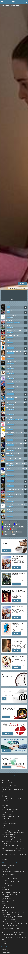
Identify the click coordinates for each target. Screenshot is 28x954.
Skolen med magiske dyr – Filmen (10, 816)
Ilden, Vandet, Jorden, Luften (9, 838)
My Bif (3, 825)
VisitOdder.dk (7, 733)
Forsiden (4, 949)
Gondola (4, 858)
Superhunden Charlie (7, 814)
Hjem (3, 852)
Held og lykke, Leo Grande (8, 836)
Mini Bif (4, 827)
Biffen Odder (14, 2)
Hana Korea (5, 778)
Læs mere (6, 717)
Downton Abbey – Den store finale (10, 831)
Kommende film (6, 952)
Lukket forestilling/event (8, 782)
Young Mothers (6, 780)
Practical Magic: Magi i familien (10, 811)
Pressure (4, 804)
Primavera (4, 820)
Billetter (16, 567)
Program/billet (5, 292)
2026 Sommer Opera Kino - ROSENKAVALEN (13, 849)
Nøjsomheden (5, 784)
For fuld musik (5, 859)
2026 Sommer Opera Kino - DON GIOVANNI (13, 841)
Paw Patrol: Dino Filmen (8, 793)
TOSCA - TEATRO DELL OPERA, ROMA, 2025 (13, 829)
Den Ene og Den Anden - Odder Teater (11, 850)
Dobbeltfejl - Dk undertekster (9, 823)
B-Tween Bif (5, 800)
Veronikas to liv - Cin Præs (8, 834)
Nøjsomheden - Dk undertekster (10, 786)
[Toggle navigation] (26, 2)
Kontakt (22, 292)
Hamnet (4, 847)
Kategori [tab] (13, 295)
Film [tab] (5, 295)
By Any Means (5, 818)
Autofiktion (4, 796)
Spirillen (4, 795)
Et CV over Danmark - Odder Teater (11, 809)
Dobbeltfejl (4, 822)
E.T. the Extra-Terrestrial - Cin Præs (10, 845)
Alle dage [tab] (13, 298)
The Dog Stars (5, 787)
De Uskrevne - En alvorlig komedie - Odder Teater (14, 840)
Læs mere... (6, 550)
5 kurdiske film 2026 (7, 802)
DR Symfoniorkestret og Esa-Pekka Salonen (13, 832)
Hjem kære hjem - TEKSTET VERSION (11, 798)
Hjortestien (5, 843)
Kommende (15, 292)
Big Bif (3, 807)
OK (4, 698)
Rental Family (5, 813)
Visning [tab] (22, 295)
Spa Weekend (5, 805)
